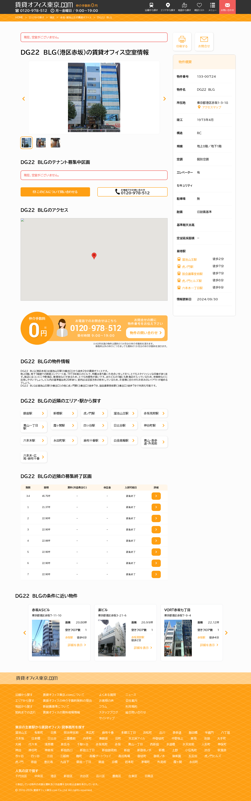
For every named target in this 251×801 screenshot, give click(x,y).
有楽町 (38, 732)
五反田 (192, 756)
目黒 (53, 732)
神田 (18, 750)
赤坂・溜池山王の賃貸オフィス (76, 17)
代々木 (32, 744)
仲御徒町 (158, 738)
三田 (50, 756)
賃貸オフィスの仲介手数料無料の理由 (67, 700)
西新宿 (154, 744)
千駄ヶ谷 (82, 744)
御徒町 (141, 756)
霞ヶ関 (177, 761)
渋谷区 (84, 776)
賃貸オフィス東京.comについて (64, 694)
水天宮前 (188, 744)
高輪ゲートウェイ (100, 756)
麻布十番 (108, 732)
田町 (118, 738)
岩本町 (129, 761)
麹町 (79, 756)
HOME (19, 17)
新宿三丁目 (87, 750)
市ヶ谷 (19, 756)
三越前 (64, 756)
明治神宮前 (71, 732)
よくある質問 (107, 694)
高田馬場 (124, 756)
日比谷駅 (120, 425)
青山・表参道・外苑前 (150, 442)
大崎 (18, 744)
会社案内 (131, 700)
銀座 (101, 761)
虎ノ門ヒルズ (213, 756)
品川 (162, 732)
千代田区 (21, 776)
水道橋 (170, 744)
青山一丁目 (135, 744)
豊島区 (116, 776)
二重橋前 (70, 738)
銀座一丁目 (83, 761)
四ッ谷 (35, 756)
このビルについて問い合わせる (57, 191)
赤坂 (118, 744)
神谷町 (32, 750)
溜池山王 (21, 732)
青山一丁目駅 (30, 427)
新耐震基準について (56, 706)
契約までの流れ (25, 712)
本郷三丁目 (128, 732)
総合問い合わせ (136, 712)
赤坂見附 (101, 744)
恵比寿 (48, 761)
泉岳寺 (65, 744)
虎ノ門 (19, 761)
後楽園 (176, 756)
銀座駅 (27, 413)
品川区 (100, 776)
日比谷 (52, 738)
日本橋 (35, 738)
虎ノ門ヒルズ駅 (192, 280)
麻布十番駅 (91, 440)
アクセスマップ (211, 107)
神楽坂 (49, 750)
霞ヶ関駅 (59, 425)
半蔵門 (209, 732)
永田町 (193, 761)
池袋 (207, 738)
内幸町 (87, 738)
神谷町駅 (150, 425)
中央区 (38, 776)
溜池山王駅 (121, 413)
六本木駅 (29, 440)
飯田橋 (193, 732)
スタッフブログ (108, 712)
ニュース (131, 694)
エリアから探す (168, 10)
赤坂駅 (69, 637)
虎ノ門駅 (89, 413)
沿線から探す (151, 10)
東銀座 (103, 738)
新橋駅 (57, 413)
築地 (194, 738)
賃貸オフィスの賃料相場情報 (61, 712)
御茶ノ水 (159, 756)
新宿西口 (67, 750)
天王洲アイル (136, 738)
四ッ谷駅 (89, 425)
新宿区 (68, 776)
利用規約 (131, 706)
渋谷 (207, 750)
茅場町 (145, 761)
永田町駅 (59, 440)
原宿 (34, 761)
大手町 (221, 738)
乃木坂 (19, 738)
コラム (103, 706)
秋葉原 (222, 750)
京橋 (115, 761)
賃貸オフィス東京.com (45, 790)
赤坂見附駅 (151, 413)
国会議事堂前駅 (192, 273)
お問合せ (204, 46)
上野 (175, 750)
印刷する (182, 46)
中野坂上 (177, 738)
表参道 (177, 732)
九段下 (64, 761)
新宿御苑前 (109, 750)
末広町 (90, 732)
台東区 (132, 776)
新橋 (162, 750)
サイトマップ (107, 718)
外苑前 (161, 761)
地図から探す (184, 10)
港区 (52, 17)
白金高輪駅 (121, 440)
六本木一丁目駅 (192, 288)
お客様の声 (106, 700)
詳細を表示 (75, 645)
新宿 (127, 750)
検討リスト (199, 10)
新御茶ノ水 (144, 750)
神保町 (222, 744)
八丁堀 (225, 732)
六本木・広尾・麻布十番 (31, 457)
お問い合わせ (227, 10)
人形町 (206, 744)
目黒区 (149, 776)
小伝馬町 (191, 750)
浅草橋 (49, 744)
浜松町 (147, 732)
